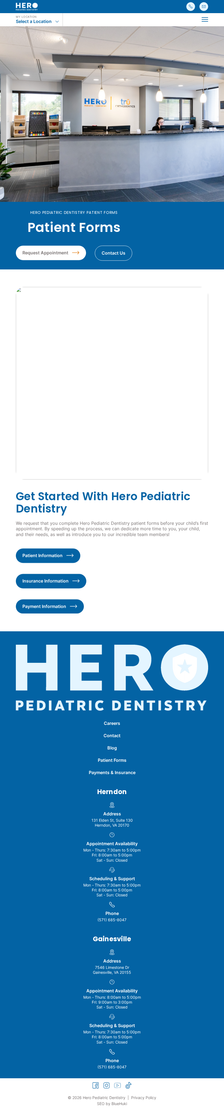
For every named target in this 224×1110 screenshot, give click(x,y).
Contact (112, 735)
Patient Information (42, 555)
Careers (112, 723)
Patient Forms (112, 760)
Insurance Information (45, 581)
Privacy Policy (143, 1097)
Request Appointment (45, 252)
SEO (101, 1103)
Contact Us (113, 253)
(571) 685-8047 (112, 919)
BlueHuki (119, 1103)
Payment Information (44, 606)
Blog (112, 748)
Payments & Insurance (112, 772)
